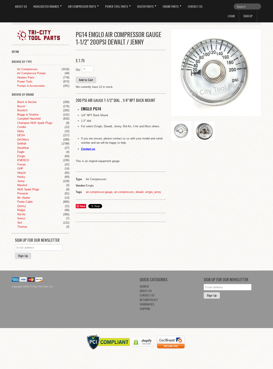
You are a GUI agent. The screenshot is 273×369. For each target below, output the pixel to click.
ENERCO (22, 160)
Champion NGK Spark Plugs (34, 122)
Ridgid (20, 210)
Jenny (20, 181)
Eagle (20, 151)
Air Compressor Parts (82, 6)
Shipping (145, 308)
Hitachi (21, 172)
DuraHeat (22, 147)
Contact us (88, 148)
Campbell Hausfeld (28, 118)
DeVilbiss (22, 139)
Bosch (20, 106)
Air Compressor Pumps (31, 73)
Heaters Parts (25, 77)
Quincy (21, 206)
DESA (20, 135)
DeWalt (21, 143)
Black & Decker (26, 102)
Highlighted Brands (46, 6)
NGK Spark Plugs (27, 189)
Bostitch (22, 110)
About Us (21, 6)
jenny (157, 192)
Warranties (147, 304)
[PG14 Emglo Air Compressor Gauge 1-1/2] (216, 73)
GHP (19, 168)
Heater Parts (145, 6)
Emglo (20, 156)
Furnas (21, 164)
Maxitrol (21, 185)
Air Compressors (27, 69)
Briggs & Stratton (27, 114)
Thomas (21, 226)
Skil (19, 222)
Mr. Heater (23, 197)
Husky (20, 176)
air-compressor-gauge (99, 192)
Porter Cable (24, 201)
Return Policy (149, 299)
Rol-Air (21, 214)
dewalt (140, 192)
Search (144, 286)
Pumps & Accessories (30, 85)
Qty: (78, 69)
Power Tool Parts (117, 6)
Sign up (248, 16)
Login (231, 16)
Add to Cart (86, 80)
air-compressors (124, 192)
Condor (21, 127)
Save (82, 206)
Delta (20, 131)
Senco (20, 218)
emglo (149, 192)
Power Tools (24, 81)
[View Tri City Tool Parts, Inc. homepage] (42, 35)
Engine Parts (171, 6)
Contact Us (195, 6)
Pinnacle (22, 193)
